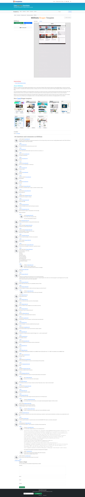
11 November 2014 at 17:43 (25, 209)
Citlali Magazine (17, 101)
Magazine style (23, 15)
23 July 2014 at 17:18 (25, 158)
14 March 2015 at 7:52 (25, 304)
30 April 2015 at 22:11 (24, 345)
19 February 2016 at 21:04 (31, 408)
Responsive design (30, 15)
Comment (20, 465)
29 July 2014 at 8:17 (25, 181)
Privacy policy (44, 495)
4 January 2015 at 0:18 (28, 240)
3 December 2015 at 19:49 (24, 395)
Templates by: (16, 11)
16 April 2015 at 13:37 (27, 327)
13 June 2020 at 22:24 (30, 427)
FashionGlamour (40, 116)
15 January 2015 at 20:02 (24, 269)
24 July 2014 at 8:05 (25, 163)
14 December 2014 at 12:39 (28, 229)
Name (20, 476)
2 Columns (18, 15)
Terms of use (40, 495)
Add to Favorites (68, 17)
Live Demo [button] (28, 22)
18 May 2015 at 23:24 (24, 350)
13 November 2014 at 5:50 (29, 215)
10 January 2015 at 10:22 (29, 244)
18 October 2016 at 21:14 (25, 412)
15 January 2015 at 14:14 (29, 249)
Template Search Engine (60, 1)
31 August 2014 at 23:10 (27, 190)
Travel (19, 98)
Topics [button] (28, 11)
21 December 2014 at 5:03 (25, 235)
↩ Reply (20, 143)
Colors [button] (35, 11)
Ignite (62, 101)
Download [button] (21, 112)
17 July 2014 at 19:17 (23, 149)
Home (54, 1)
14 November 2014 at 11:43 (25, 220)
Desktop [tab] (36, 21)
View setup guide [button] (23, 27)
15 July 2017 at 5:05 (25, 418)
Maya (39, 101)
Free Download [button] (19, 22)
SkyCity (16, 116)
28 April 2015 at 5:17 (24, 336)
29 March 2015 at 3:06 (26, 313)
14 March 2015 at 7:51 (25, 299)
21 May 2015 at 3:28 (27, 354)
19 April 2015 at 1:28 (24, 331)
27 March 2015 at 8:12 (25, 308)
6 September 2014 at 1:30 (28, 195)
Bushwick (28, 116)
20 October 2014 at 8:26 (25, 204)
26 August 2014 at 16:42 (27, 186)
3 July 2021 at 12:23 (28, 455)
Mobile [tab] (41, 21)
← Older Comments (17, 460)
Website (20, 483)
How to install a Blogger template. (20, 83)
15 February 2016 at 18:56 (27, 403)
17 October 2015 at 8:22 (28, 377)
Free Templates (22, 5)
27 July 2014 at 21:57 (24, 167)
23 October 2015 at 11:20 (23, 390)
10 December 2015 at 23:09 (31, 399)
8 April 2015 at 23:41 (24, 322)
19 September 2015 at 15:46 (26, 368)
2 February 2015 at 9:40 (25, 286)
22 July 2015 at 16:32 (28, 359)
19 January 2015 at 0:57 (24, 274)
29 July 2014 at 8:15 (25, 172)
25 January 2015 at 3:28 (25, 282)
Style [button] (20, 11)
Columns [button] (31, 11)
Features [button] (24, 11)
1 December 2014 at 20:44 (28, 225)
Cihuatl (28, 101)
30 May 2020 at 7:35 (28, 423)
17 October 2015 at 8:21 (24, 381)
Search (70, 11)
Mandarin (51, 101)
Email (20, 479)
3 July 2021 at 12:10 (29, 451)
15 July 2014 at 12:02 (24, 144)
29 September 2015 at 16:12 (25, 373)
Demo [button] (17, 112)
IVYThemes (18, 133)
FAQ (65, 1)
